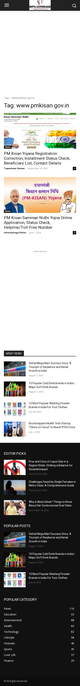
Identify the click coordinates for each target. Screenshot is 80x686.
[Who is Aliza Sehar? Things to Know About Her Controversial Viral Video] (15, 507)
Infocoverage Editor (15, 232)
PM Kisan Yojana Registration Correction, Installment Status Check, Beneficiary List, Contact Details (37, 158)
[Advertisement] (40, 52)
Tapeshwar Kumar (14, 168)
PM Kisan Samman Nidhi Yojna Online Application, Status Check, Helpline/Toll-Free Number (38, 222)
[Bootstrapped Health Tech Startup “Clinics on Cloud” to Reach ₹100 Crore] (15, 429)
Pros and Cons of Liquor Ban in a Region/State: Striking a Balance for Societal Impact (51, 465)
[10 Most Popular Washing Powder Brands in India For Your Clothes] (15, 409)
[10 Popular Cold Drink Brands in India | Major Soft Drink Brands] (15, 389)
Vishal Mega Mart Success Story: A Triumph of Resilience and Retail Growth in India (50, 367)
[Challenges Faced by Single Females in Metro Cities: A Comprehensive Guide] (15, 487)
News (7, 147)
